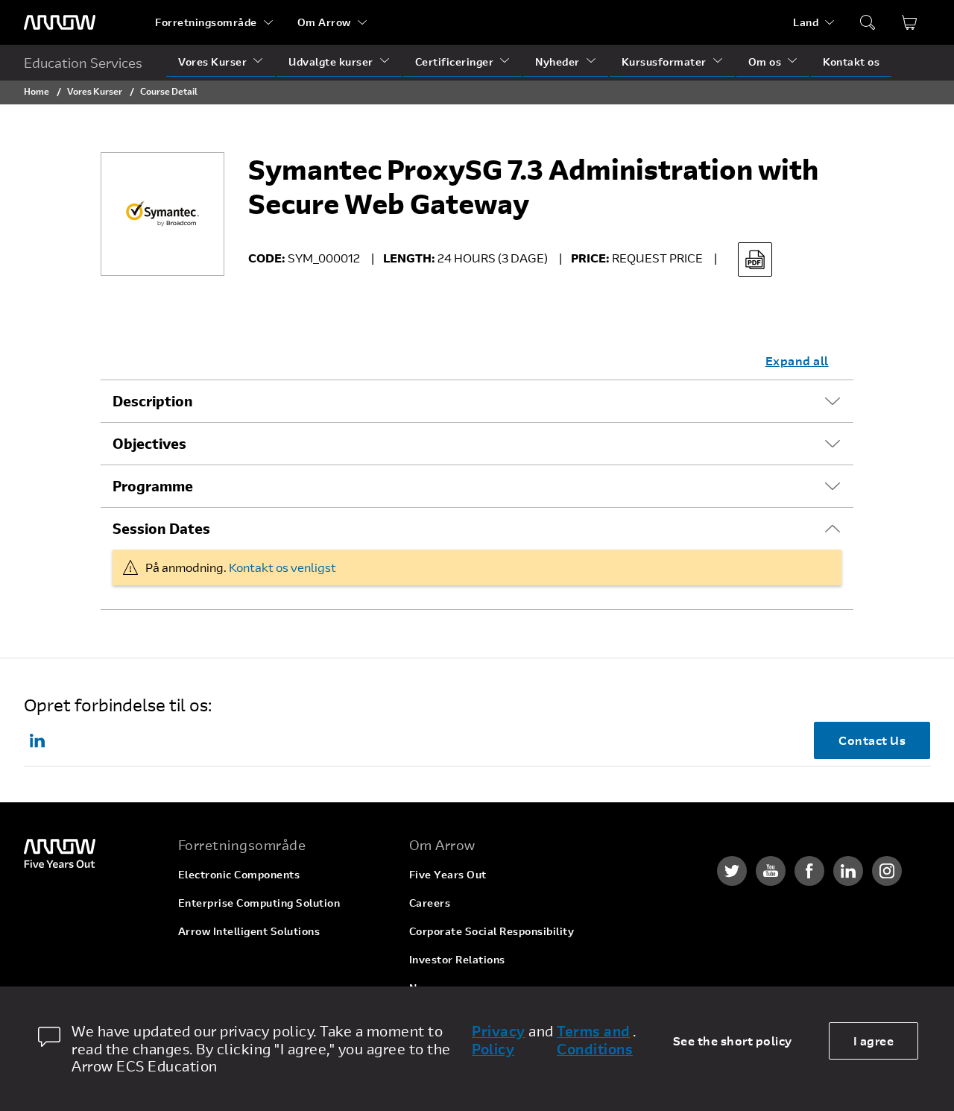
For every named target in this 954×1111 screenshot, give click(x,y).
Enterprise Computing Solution (259, 903)
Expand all (797, 360)
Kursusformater (664, 61)
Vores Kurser (212, 61)
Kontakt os (851, 61)
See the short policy (732, 1040)
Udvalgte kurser (330, 61)
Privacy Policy (498, 1040)
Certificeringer (454, 61)
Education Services (83, 63)
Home (36, 91)
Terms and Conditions (595, 1040)
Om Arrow (324, 22)
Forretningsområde (206, 22)
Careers (430, 903)
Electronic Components (239, 874)
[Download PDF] (755, 259)
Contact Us (872, 740)
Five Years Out (448, 874)
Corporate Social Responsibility (492, 931)
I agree (873, 1040)
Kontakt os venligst (282, 567)
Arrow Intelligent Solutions (249, 931)
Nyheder (557, 61)
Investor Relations (457, 959)
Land (805, 22)
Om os (765, 61)
